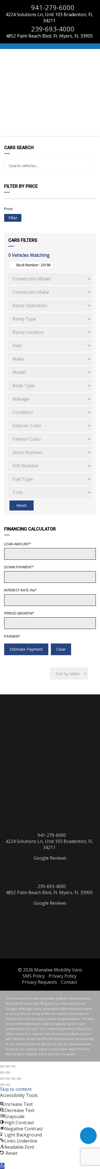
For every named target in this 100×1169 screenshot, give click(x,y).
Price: (8, 208)
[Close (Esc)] (2, 1066)
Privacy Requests (39, 982)
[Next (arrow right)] (8, 1072)
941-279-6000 (51, 7)
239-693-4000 (51, 28)
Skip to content (16, 1089)
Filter (12, 217)
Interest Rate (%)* (20, 590)
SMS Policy (33, 976)
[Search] (89, 165)
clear (61, 649)
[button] (2, 1166)
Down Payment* (19, 566)
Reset (21, 505)
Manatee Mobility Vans (58, 970)
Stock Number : (33, 265)
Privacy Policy (62, 976)
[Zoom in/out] (13, 1066)
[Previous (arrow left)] (2, 1072)
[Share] (13, 1078)
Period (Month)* (19, 613)
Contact (69, 982)
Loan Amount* (17, 543)
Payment (12, 636)
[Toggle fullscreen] (8, 1066)
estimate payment (26, 649)
